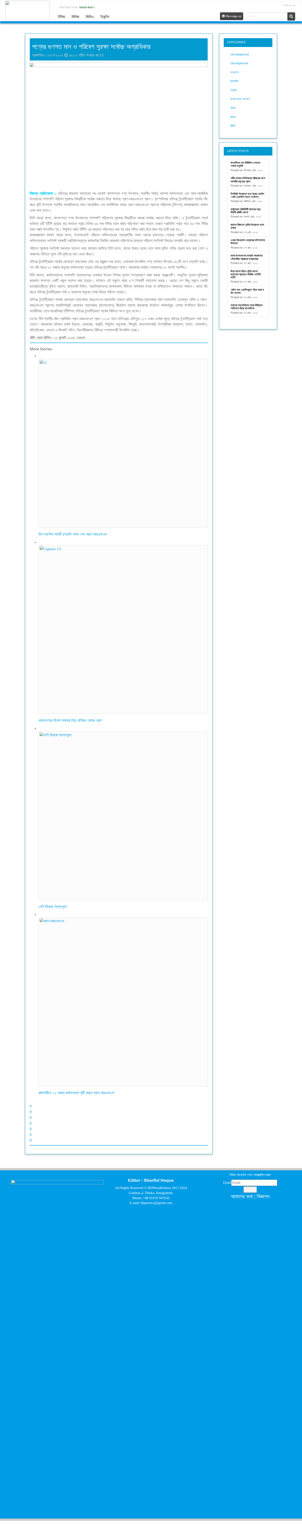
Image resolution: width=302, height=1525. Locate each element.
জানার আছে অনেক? (240, 99)
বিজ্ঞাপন (263, 1196)
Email (227, 1182)
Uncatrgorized (239, 63)
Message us (233, 16)
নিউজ (61, 17)
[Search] (291, 16)
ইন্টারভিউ (234, 81)
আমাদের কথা (242, 1196)
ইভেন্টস (104, 17)
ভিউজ (75, 17)
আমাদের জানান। (87, 7)
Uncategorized (239, 54)
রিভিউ (232, 126)
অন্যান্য (234, 72)
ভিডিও (90, 17)
